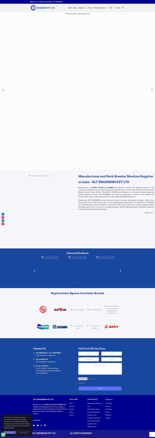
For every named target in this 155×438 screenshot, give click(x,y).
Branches (108, 406)
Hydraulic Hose (91, 426)
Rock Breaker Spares (93, 409)
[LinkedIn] (3, 220)
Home (71, 403)
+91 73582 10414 (42, 2)
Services (71, 409)
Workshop (108, 415)
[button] (3, 89)
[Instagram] (3, 217)
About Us (72, 406)
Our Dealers (108, 409)
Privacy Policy (24, 432)
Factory (107, 412)
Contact (71, 415)
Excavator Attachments (93, 418)
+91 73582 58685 (57, 2)
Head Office (108, 403)
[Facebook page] (3, 214)
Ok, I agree (10, 432)
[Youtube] (3, 224)
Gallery (71, 412)
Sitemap (107, 418)
